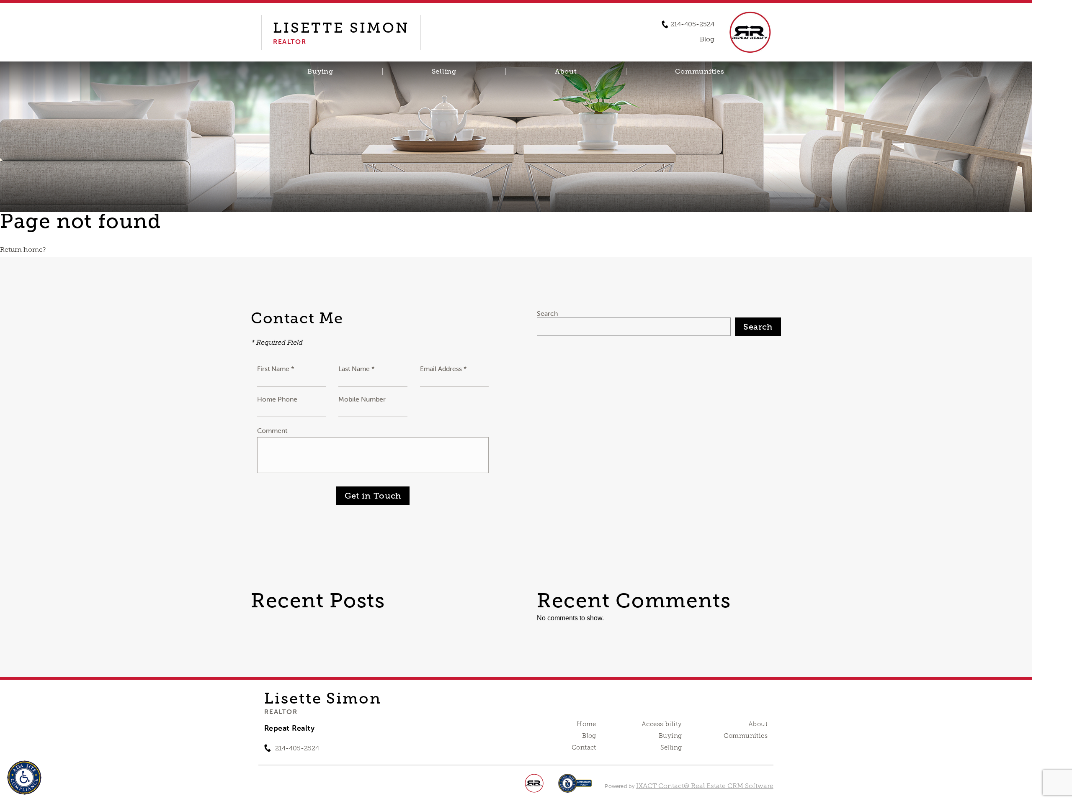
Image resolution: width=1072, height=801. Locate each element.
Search (547, 313)
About (566, 71)
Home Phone (277, 399)
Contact (584, 747)
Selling (444, 71)
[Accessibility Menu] (24, 777)
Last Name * (356, 368)
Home (586, 724)
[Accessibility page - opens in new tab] (575, 787)
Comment (272, 430)
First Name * (275, 368)
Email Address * (443, 368)
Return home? (23, 249)
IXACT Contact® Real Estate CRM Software (704, 786)
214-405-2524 (692, 24)
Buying (320, 71)
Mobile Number (362, 399)
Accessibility (662, 724)
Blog (589, 736)
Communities (699, 71)
